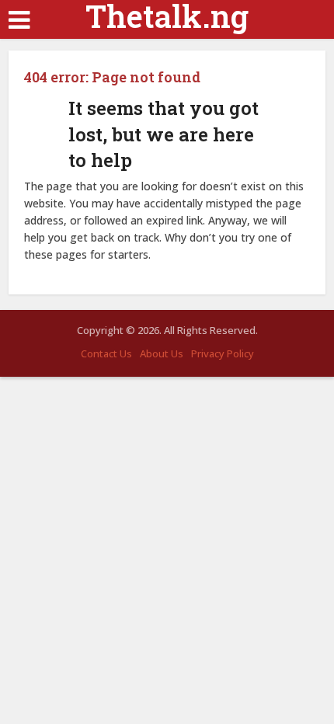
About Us (161, 353)
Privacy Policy (222, 353)
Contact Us (106, 353)
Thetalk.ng (167, 16)
